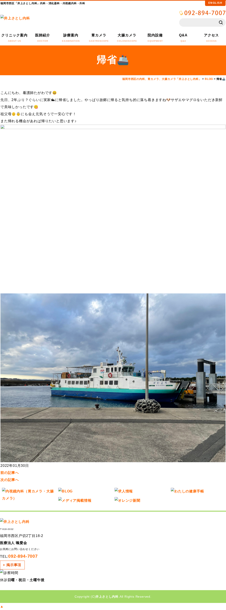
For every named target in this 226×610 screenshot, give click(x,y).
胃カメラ (99, 37)
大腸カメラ (127, 37)
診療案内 (71, 37)
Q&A (183, 37)
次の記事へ (9, 480)
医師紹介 (42, 37)
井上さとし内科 (107, 596)
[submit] (221, 22)
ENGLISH (215, 2)
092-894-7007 (23, 556)
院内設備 (155, 37)
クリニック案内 (14, 37)
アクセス (211, 37)
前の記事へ (9, 473)
